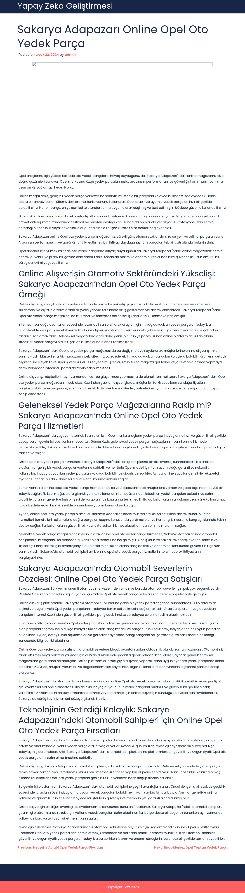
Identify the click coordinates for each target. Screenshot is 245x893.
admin (70, 54)
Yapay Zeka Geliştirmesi (65, 6)
